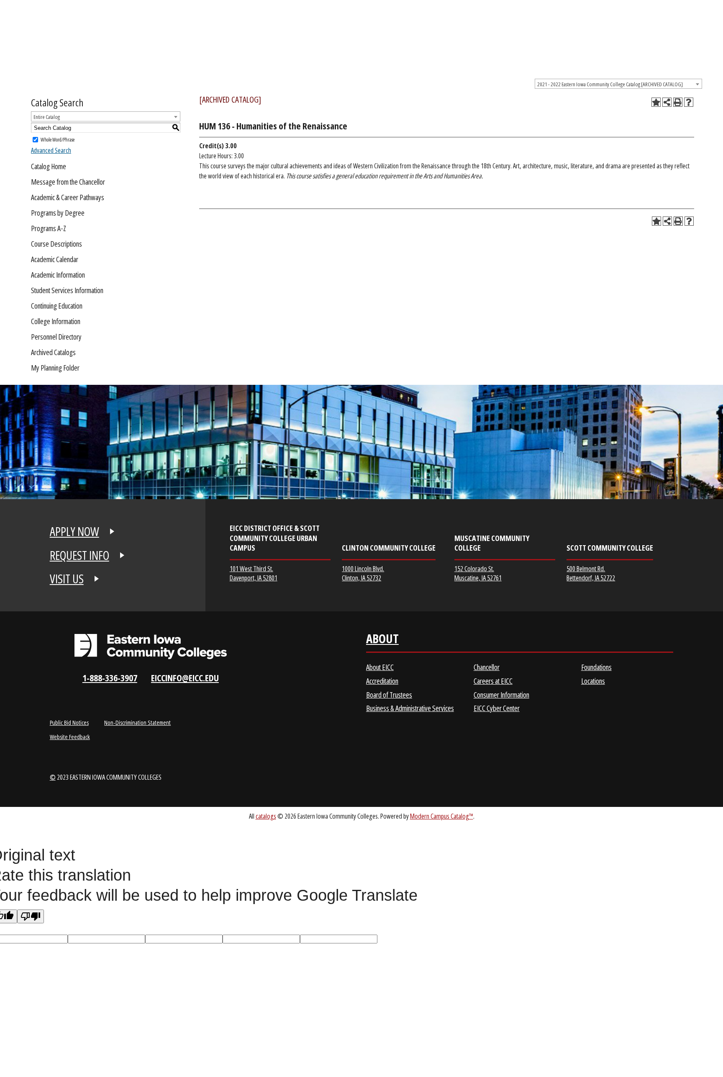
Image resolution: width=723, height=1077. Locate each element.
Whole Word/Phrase (57, 139)
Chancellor (487, 667)
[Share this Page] (667, 102)
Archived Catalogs (53, 352)
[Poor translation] (30, 916)
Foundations (596, 667)
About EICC (380, 667)
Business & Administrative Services (410, 708)
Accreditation (382, 681)
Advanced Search (51, 150)
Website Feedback (70, 736)
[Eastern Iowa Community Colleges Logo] (150, 646)
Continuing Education (56, 306)
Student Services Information (67, 290)
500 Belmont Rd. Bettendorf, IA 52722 (591, 573)
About (382, 640)
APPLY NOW (74, 531)
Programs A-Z (48, 228)
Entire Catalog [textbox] (46, 117)
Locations (593, 681)
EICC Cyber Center (497, 708)
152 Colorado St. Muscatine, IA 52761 (478, 573)
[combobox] (618, 84)
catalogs (266, 816)
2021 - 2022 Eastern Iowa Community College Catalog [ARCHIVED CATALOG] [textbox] (610, 84)
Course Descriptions (56, 244)
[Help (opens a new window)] (688, 102)
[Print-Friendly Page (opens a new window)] (677, 102)
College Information (55, 321)
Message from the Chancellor (68, 182)
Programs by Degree (58, 213)
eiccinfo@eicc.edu (185, 678)
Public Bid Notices (69, 722)
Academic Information (58, 275)
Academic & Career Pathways (67, 197)
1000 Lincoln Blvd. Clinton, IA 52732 (363, 573)
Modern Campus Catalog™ (441, 816)
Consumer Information (501, 695)
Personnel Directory (56, 337)
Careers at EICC (493, 681)
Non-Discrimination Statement (137, 722)
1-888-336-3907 (109, 678)
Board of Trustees (389, 695)
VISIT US (67, 578)
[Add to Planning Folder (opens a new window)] (656, 102)
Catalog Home (48, 166)
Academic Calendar (54, 259)
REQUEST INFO (79, 555)
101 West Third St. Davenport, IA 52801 (253, 573)
